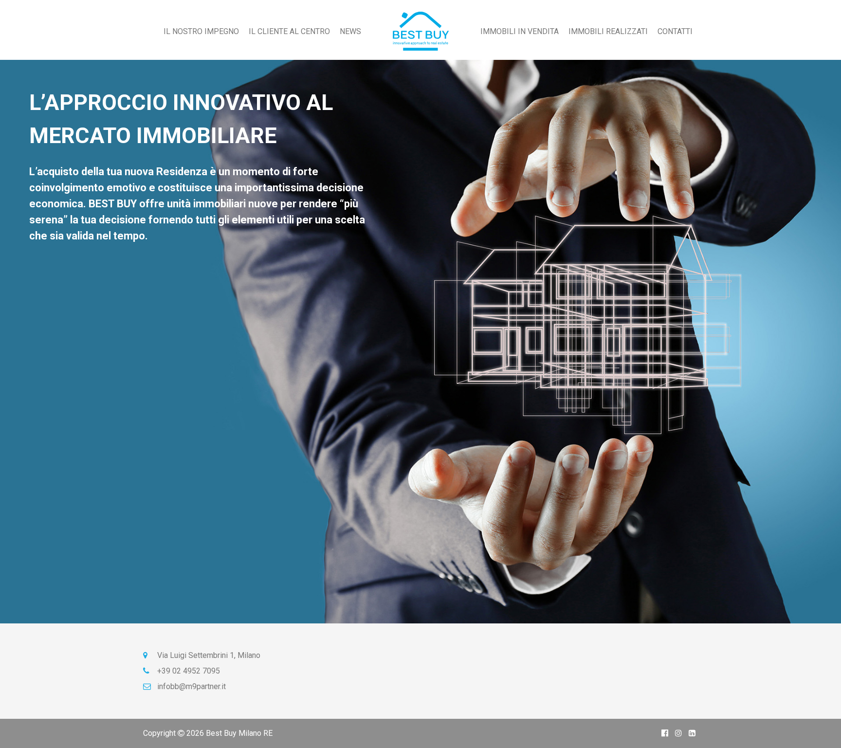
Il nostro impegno (201, 31)
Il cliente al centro (289, 31)
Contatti (675, 31)
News (350, 31)
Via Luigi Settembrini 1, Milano (207, 655)
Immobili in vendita (519, 31)
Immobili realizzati (608, 31)
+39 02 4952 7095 (187, 670)
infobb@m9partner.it (190, 686)
